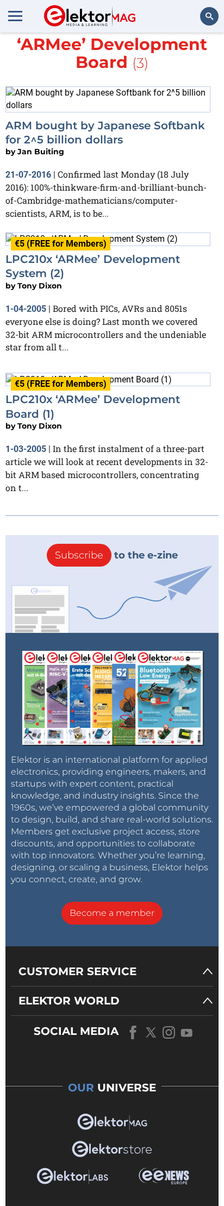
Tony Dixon (39, 286)
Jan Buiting (40, 151)
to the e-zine (116, 555)
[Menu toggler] (15, 16)
